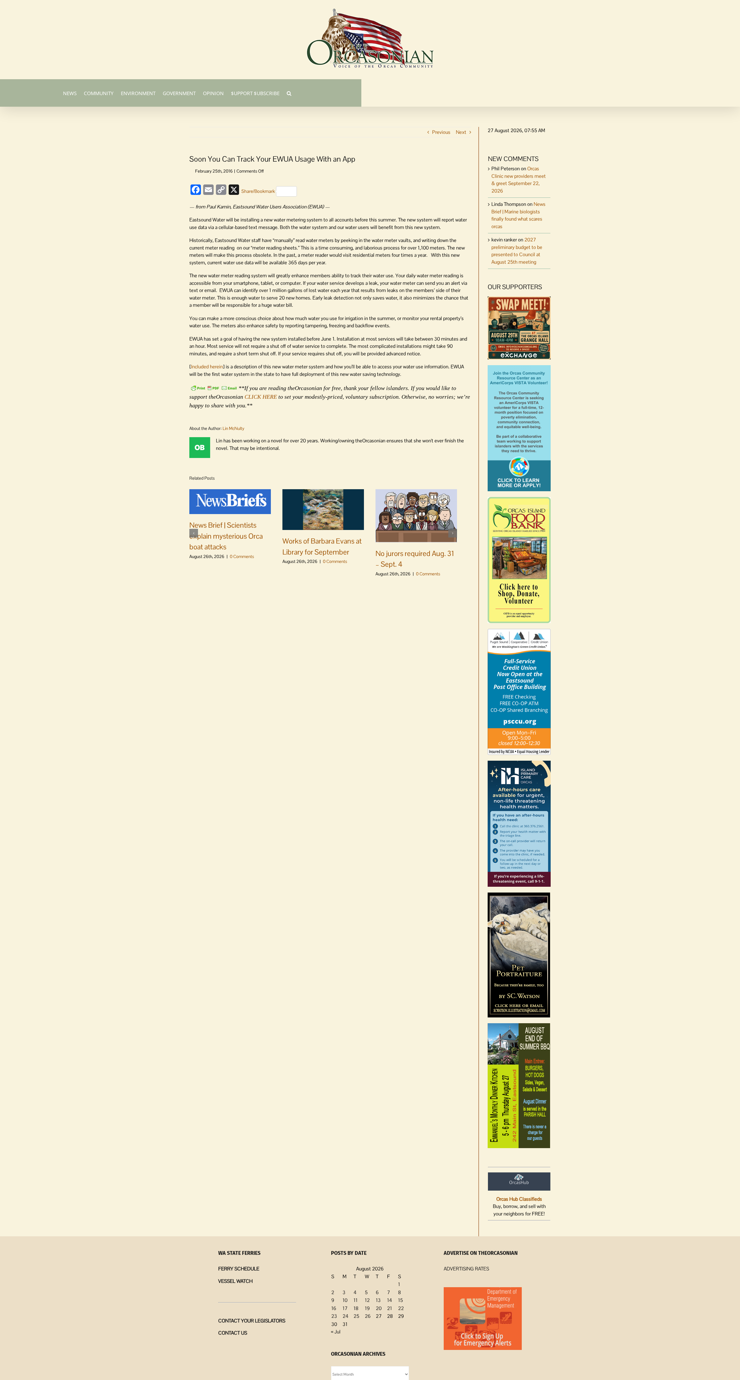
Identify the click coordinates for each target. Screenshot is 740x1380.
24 (345, 1316)
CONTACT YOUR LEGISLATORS (251, 1321)
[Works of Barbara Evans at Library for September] (323, 509)
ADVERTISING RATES (466, 1269)
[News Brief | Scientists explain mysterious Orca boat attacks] (230, 501)
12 (367, 1300)
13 (378, 1300)
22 (401, 1308)
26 (368, 1316)
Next (461, 132)
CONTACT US (232, 1333)
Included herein (207, 366)
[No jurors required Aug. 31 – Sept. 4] (416, 515)
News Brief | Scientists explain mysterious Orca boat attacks (226, 535)
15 (400, 1300)
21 (389, 1308)
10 (345, 1300)
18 (356, 1308)
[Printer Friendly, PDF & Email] (213, 387)
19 (367, 1308)
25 (356, 1316)
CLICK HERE (261, 397)
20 (379, 1308)
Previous (441, 132)
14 (389, 1300)
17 (345, 1308)
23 (334, 1316)
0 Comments (242, 556)
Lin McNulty (233, 428)
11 (356, 1300)
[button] (289, 92)
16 (333, 1308)
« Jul (336, 1332)
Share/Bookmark (258, 191)
